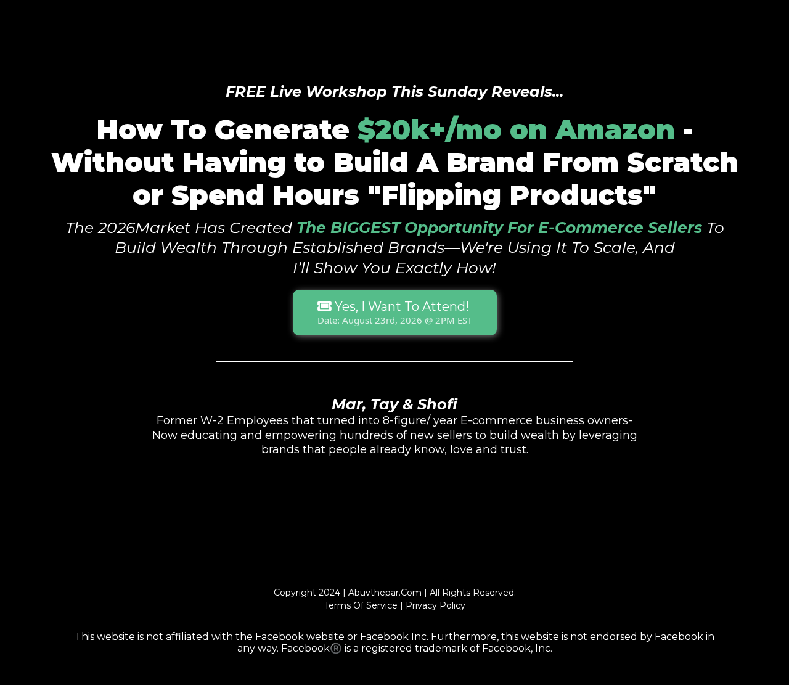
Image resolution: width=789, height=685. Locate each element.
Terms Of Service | (363, 605)
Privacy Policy (435, 605)
